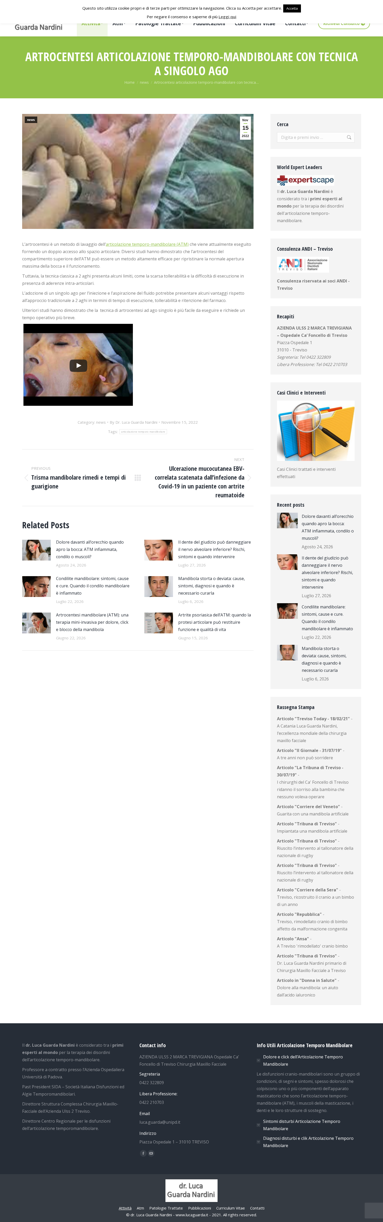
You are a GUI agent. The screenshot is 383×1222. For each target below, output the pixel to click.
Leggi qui (227, 16)
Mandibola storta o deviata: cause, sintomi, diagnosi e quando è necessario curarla (211, 586)
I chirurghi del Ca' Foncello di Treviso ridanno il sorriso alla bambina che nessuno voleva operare (313, 789)
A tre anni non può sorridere (305, 758)
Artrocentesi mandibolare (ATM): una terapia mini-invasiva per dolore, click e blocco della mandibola (92, 622)
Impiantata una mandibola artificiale (312, 831)
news (31, 120)
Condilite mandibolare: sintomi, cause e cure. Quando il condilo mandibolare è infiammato (92, 586)
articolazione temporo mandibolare (143, 431)
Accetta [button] (292, 8)
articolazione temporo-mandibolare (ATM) (147, 244)
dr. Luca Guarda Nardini (305, 191)
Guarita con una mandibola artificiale (313, 814)
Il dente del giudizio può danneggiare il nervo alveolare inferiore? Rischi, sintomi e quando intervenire (214, 549)
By (133, 422)
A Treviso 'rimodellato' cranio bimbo (312, 946)
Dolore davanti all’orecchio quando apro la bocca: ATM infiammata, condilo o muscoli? (90, 549)
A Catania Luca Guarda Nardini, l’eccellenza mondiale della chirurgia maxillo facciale (312, 733)
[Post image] (36, 550)
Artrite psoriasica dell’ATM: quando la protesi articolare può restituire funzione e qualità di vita (214, 622)
